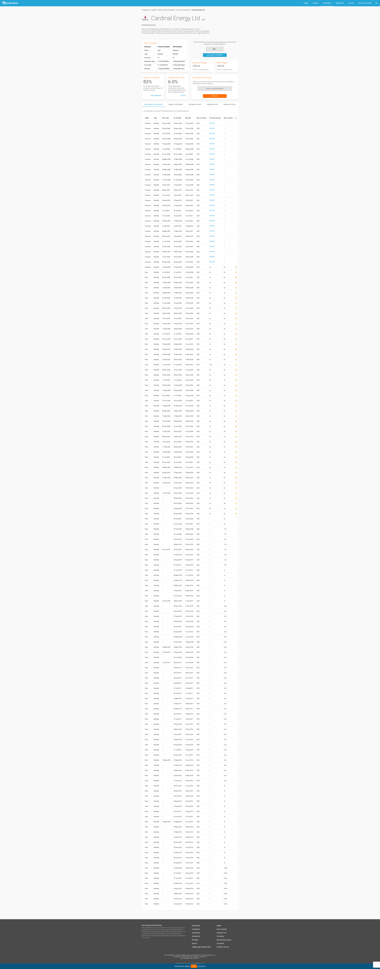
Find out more (201, 966)
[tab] (306, 3)
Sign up (211, 123)
